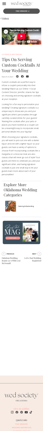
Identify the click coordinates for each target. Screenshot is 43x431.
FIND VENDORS (21, 11)
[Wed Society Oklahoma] (21, 4)
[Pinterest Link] (21, 412)
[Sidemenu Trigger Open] (4, 3)
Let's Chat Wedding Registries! (32, 259)
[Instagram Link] (12, 412)
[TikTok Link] (31, 412)
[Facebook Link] (17, 412)
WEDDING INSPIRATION (21, 427)
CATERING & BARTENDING (12, 54)
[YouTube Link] (26, 412)
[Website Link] (21, 402)
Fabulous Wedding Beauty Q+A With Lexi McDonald (11, 261)
